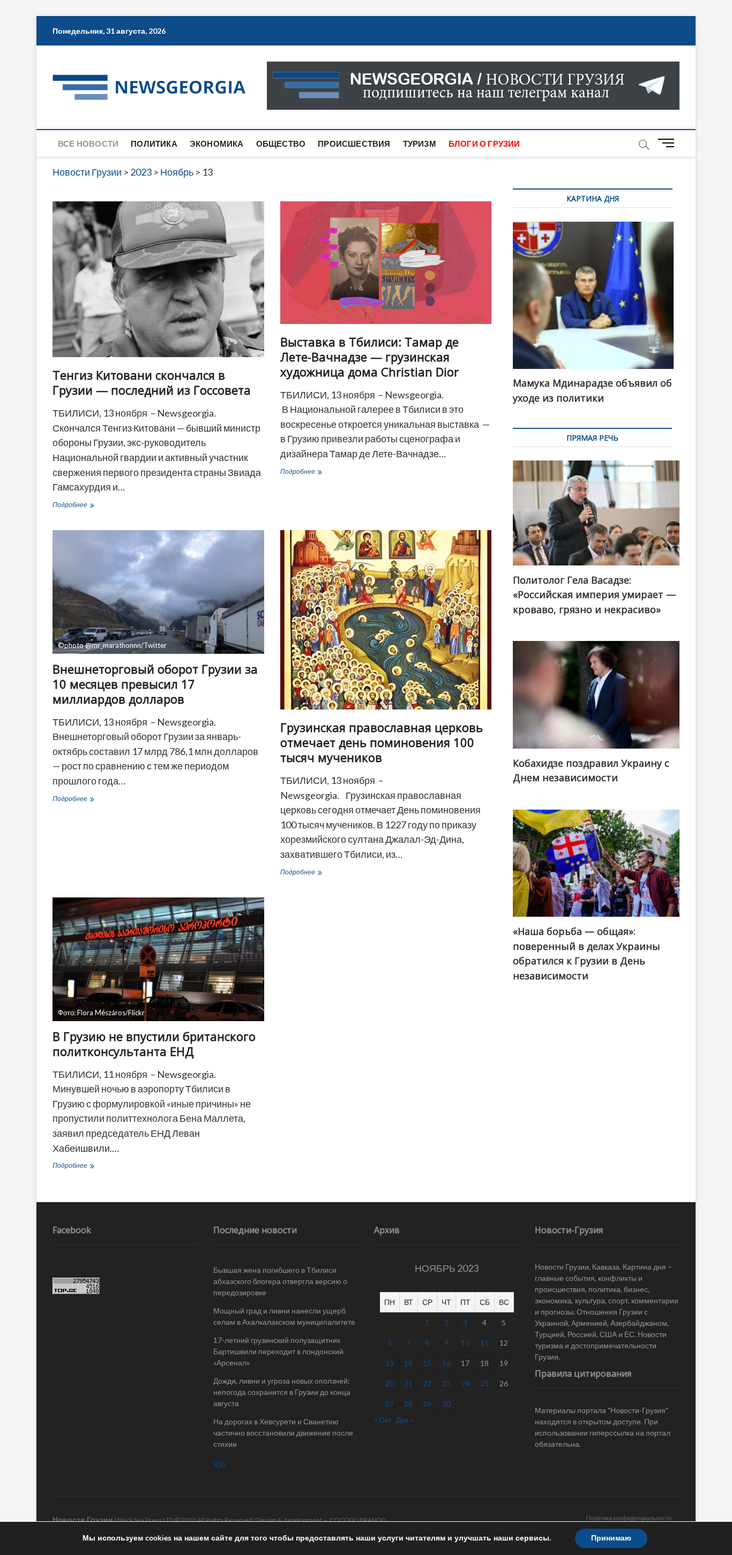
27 (389, 1403)
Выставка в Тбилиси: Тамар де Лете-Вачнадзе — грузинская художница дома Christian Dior (369, 357)
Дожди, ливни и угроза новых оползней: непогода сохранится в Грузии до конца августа (281, 1392)
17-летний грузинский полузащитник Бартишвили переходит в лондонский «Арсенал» (278, 1351)
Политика (154, 143)
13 (389, 1363)
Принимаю (611, 1538)
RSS (220, 1464)
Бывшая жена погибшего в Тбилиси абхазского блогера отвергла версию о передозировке (280, 1281)
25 (484, 1383)
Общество (281, 143)
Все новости (88, 143)
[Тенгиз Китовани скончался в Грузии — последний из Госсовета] (158, 279)
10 (465, 1342)
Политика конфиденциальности (628, 1517)
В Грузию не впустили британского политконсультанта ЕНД (154, 1043)
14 (408, 1363)
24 (465, 1383)
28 (408, 1403)
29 (427, 1403)
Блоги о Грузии (484, 143)
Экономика (217, 143)
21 (408, 1383)
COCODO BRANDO (358, 1520)
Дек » (404, 1419)
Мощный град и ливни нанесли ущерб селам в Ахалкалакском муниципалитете (284, 1316)
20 (389, 1383)
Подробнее (86, 505)
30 (446, 1403)
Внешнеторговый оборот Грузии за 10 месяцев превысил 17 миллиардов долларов (155, 684)
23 (446, 1383)
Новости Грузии (83, 1519)
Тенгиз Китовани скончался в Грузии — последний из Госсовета (152, 382)
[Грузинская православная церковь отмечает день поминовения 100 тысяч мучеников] (386, 619)
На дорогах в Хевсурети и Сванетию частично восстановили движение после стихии (283, 1432)
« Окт (382, 1419)
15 (427, 1363)
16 (446, 1363)
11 (484, 1342)
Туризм (419, 143)
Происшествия (354, 143)
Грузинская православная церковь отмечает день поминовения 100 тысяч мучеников (381, 742)
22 (427, 1383)
